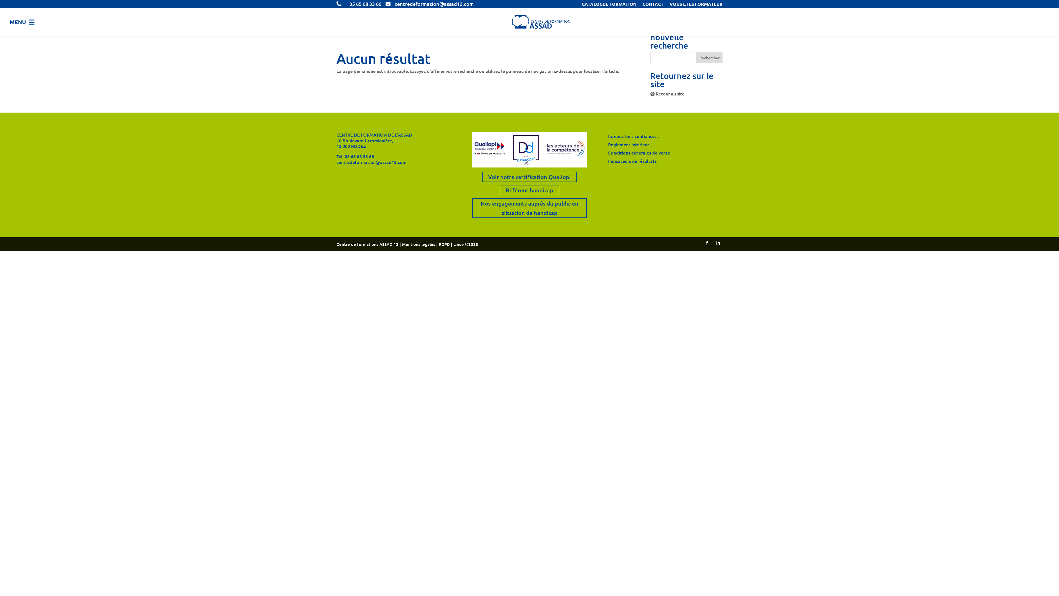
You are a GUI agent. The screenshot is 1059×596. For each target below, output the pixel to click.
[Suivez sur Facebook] (707, 243)
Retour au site (669, 94)
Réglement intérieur (628, 144)
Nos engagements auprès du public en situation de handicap (529, 208)
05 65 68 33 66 (359, 156)
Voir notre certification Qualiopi (529, 176)
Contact (653, 4)
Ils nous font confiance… (633, 136)
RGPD (445, 244)
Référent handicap (529, 190)
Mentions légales (418, 244)
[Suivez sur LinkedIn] (718, 243)
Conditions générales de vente (639, 153)
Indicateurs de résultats (632, 161)
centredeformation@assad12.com (371, 162)
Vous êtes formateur (696, 4)
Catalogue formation (609, 4)
